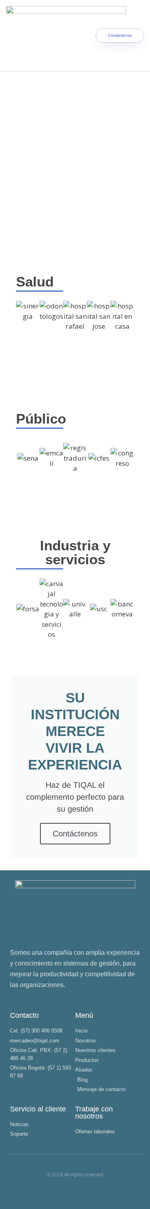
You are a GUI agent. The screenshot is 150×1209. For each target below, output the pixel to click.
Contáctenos (75, 833)
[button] (65, 35)
